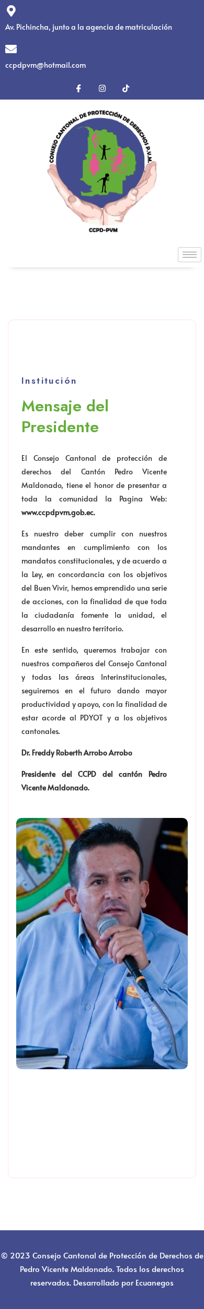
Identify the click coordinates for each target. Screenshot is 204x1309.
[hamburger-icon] (189, 254)
